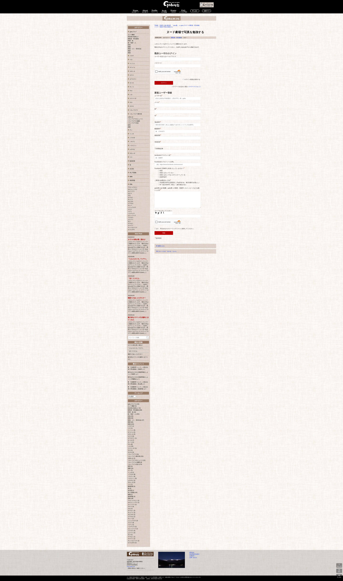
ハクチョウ (131, 213)
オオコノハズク (132, 189)
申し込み (339, 577)
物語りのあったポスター (137, 298)
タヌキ (132, 106)
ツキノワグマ (134, 110)
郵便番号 (158, 129)
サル (131, 90)
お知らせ (130, 117)
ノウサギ (132, 137)
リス (131, 157)
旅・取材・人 (132, 42)
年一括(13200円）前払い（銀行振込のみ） (173, 184)
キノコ (132, 87)
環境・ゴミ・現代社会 (134, 48)
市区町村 (158, 142)
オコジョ (132, 67)
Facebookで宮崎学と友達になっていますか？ (170, 168)
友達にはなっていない (167, 172)
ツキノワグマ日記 (133, 123)
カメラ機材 (131, 34)
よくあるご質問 (183, 11)
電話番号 (158, 122)
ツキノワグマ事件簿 (136, 114)
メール (157, 102)
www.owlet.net (131, 566)
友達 (161, 170)
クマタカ (130, 203)
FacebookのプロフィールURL (164, 162)
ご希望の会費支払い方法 (163, 180)
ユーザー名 (158, 95)
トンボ (132, 134)
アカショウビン (132, 187)
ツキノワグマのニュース (135, 119)
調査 (129, 127)
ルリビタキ (131, 229)
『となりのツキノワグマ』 (137, 259)
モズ (129, 221)
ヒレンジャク (132, 215)
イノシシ (132, 63)
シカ (131, 94)
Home (135, 11)
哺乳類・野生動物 (176, 37)
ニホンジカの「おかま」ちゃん (167, 251)
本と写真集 (164, 11)
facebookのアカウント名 (163, 155)
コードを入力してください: (163, 211)
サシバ (130, 205)
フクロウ (130, 217)
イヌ (131, 59)
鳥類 (129, 53)
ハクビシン (133, 145)
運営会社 (191, 552)
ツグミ (130, 211)
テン (131, 130)
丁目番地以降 (159, 148)
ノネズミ (132, 141)
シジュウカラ (132, 207)
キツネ (132, 83)
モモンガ (132, 153)
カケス (130, 193)
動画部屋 (132, 161)
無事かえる (161, 246)
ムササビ (132, 149)
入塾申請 (194, 11)
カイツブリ (131, 191)
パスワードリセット (194, 86)
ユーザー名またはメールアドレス (165, 56)
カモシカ (132, 71)
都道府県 (158, 135)
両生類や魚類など (133, 36)
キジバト (130, 199)
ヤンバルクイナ (132, 227)
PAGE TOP (339, 566)
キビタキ (130, 201)
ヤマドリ (130, 225)
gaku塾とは (145, 11)
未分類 (132, 169)
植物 (129, 47)
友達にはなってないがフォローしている (172, 175)
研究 (129, 125)
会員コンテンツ (206, 11)
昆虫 (129, 44)
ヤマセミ (130, 223)
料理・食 (130, 40)
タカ (131, 102)
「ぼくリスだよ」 (134, 278)
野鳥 (131, 184)
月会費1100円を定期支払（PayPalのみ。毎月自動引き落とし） (180, 182)
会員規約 (191, 556)
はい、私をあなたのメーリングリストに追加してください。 (175, 228)
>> (183, 25)
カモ (129, 195)
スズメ (130, 209)
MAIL (339, 571)
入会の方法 (173, 11)
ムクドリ (130, 219)
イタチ (132, 55)
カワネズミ (133, 79)
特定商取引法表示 (194, 554)
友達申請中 (163, 177)
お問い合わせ (193, 557)
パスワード (158, 63)
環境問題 (132, 180)
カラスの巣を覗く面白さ (137, 239)
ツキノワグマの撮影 (134, 121)
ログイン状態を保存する (192, 79)
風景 (129, 51)
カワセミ (130, 197)
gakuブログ (133, 31)
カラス (132, 75)
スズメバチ (133, 98)
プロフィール (154, 11)
